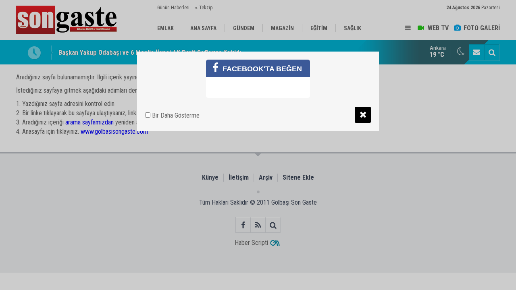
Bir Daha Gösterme (175, 115)
